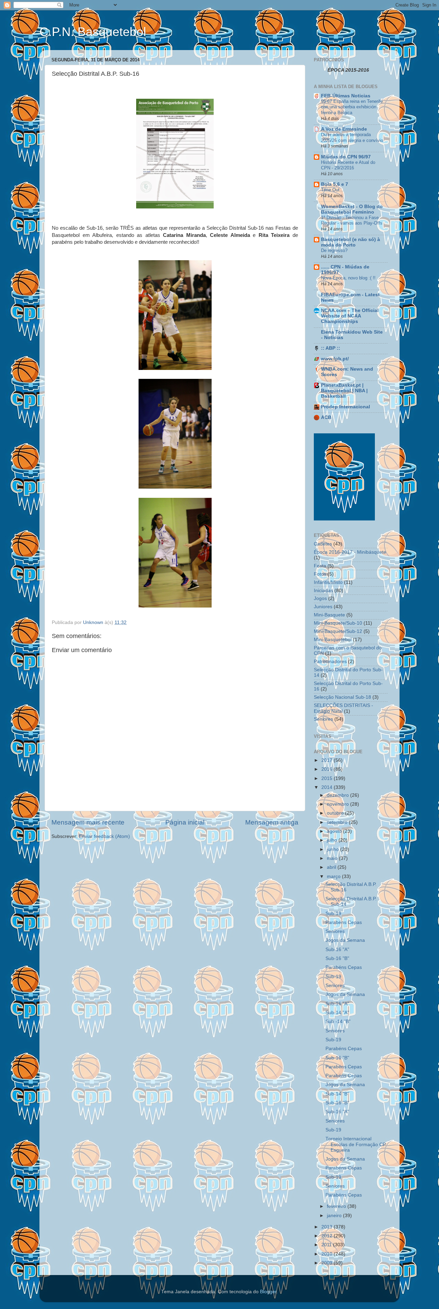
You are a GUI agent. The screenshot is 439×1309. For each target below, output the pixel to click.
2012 (327, 1235)
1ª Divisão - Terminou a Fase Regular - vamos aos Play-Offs (351, 220)
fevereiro (337, 1206)
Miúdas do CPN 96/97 (346, 156)
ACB (326, 417)
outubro (336, 813)
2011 (327, 1244)
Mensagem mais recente (87, 822)
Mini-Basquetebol (333, 639)
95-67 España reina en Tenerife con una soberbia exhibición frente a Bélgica (352, 107)
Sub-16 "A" (337, 949)
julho (333, 840)
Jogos (320, 598)
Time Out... (332, 189)
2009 (327, 1262)
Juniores (323, 606)
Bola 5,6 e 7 (334, 184)
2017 (327, 760)
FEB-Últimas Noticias (345, 95)
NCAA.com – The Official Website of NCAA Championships (350, 316)
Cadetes (323, 544)
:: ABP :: (330, 348)
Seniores (323, 719)
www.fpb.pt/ (335, 358)
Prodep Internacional (345, 406)
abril (332, 867)
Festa (320, 565)
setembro (338, 822)
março (334, 876)
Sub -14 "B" (338, 1021)
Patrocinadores (330, 661)
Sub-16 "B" (337, 958)
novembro (338, 804)
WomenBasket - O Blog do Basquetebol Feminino (352, 209)
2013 (327, 1226)
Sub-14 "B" (337, 1093)
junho (333, 849)
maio (333, 858)
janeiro (335, 1215)
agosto (335, 831)
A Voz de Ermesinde (344, 129)
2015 (327, 778)
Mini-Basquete (329, 614)
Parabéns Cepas (343, 922)
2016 (327, 769)
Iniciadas (323, 590)
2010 (327, 1254)
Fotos (320, 574)
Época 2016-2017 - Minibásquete (350, 552)
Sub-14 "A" (337, 1012)
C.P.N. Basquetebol (92, 32)
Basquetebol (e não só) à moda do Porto (350, 242)
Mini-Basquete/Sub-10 (338, 623)
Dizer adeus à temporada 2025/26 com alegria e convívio (352, 137)
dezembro (338, 795)
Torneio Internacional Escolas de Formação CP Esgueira (355, 1144)
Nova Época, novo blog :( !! (348, 277)
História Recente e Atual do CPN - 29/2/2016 (348, 165)
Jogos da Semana (345, 940)
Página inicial (184, 822)
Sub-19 (333, 913)
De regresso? (334, 250)
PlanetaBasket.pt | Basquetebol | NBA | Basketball (344, 391)
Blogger (268, 1291)
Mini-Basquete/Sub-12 (338, 631)
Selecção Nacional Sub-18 (342, 697)
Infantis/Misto (328, 582)
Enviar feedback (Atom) (104, 836)
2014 (327, 787)
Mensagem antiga (271, 822)
